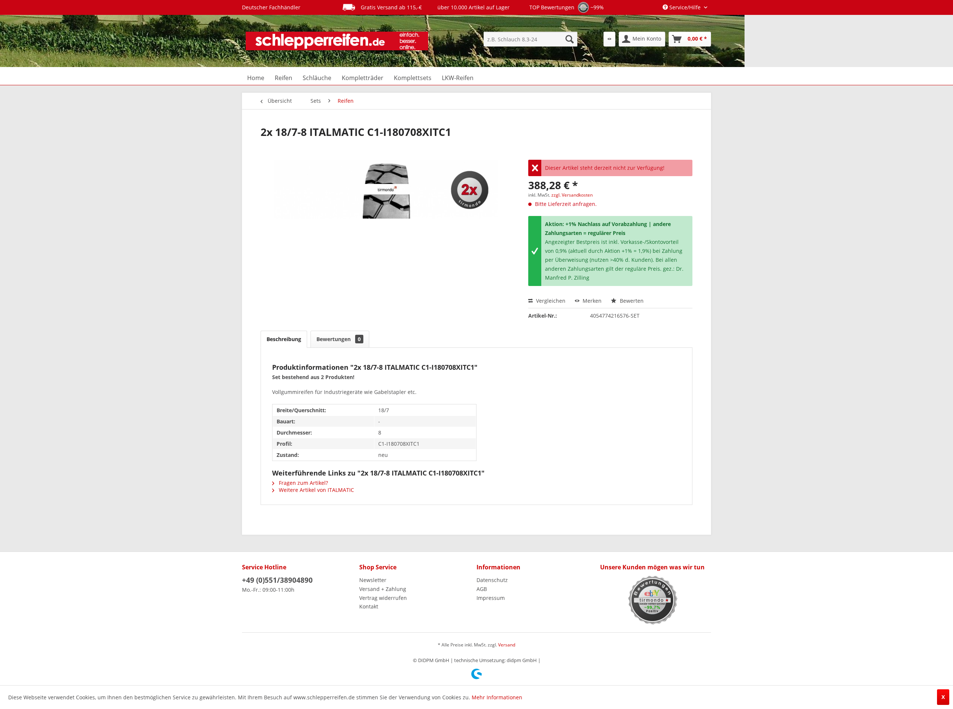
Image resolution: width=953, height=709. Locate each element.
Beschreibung (284, 339)
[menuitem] (530, 39)
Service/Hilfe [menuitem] (685, 7)
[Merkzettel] (609, 39)
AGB (481, 588)
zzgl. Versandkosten (572, 195)
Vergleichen (550, 300)
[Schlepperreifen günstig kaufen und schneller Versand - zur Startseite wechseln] (337, 41)
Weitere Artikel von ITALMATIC (315, 489)
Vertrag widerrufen (383, 597)
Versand (506, 645)
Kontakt (368, 606)
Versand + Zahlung (382, 588)
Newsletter (372, 580)
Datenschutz (492, 580)
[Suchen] (569, 39)
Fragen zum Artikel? (302, 482)
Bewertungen (338, 339)
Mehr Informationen (497, 697)
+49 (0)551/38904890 (277, 580)
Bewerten (631, 300)
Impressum (490, 597)
